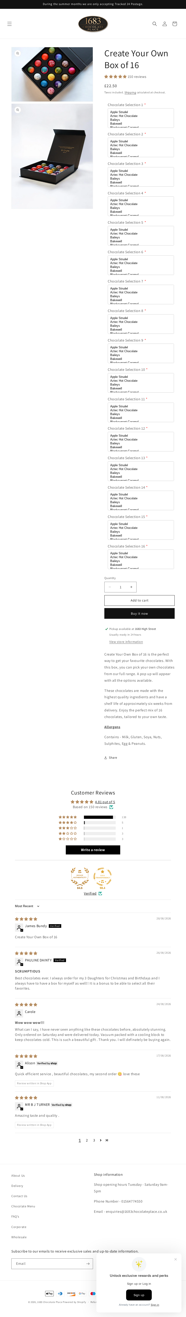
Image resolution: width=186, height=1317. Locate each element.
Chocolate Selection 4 (125, 193)
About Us (18, 1175)
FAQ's (15, 1216)
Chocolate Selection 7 (125, 281)
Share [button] (113, 757)
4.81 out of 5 (105, 802)
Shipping (130, 92)
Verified (90, 893)
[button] (10, 24)
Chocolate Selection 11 (126, 399)
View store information (126, 642)
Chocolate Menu (23, 1206)
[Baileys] (141, 120)
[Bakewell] (141, 124)
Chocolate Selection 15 (126, 516)
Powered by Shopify (74, 1302)
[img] (26, 919)
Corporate (18, 1227)
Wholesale (19, 1237)
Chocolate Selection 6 (125, 252)
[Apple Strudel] (141, 112)
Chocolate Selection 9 (125, 340)
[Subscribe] (88, 1263)
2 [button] (87, 1140)
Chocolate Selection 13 (126, 458)
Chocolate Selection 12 (126, 428)
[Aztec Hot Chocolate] (141, 116)
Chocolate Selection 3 (125, 163)
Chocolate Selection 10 (126, 369)
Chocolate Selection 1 (125, 104)
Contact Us (19, 1196)
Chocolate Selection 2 (125, 134)
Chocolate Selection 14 (126, 487)
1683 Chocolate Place (49, 1302)
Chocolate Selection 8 (125, 310)
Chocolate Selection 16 (126, 546)
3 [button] (94, 1140)
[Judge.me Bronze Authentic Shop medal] (80, 877)
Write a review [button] (93, 849)
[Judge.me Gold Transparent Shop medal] (102, 877)
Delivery (17, 1186)
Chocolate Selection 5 (125, 222)
